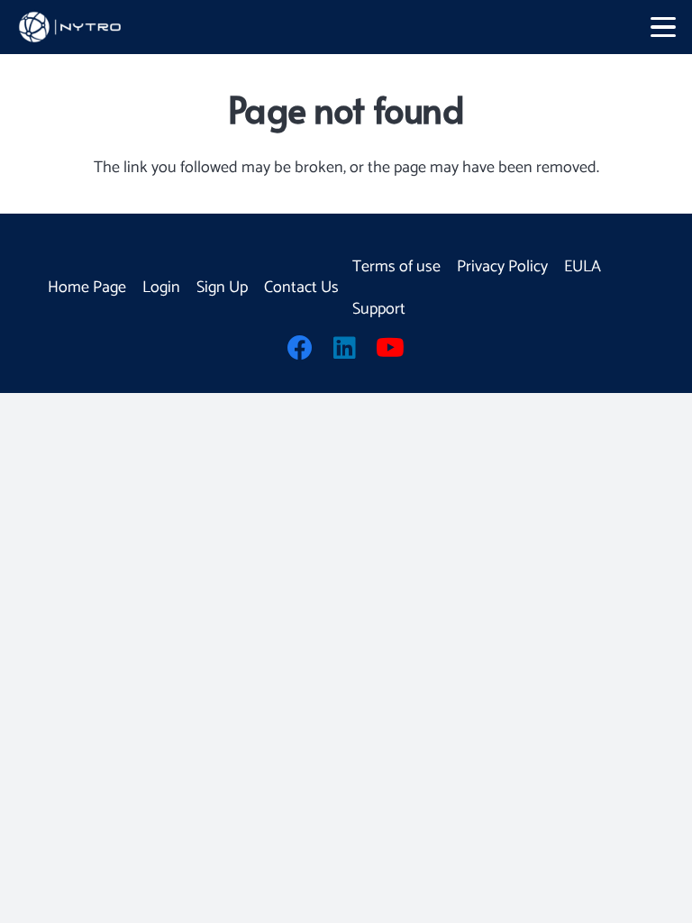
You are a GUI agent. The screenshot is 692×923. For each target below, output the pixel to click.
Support (378, 309)
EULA (582, 266)
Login (161, 287)
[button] (663, 27)
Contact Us (301, 287)
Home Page (87, 287)
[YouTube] (390, 348)
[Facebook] (300, 348)
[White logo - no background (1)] (72, 27)
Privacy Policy (502, 266)
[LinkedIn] (344, 348)
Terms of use (396, 266)
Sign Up (222, 287)
